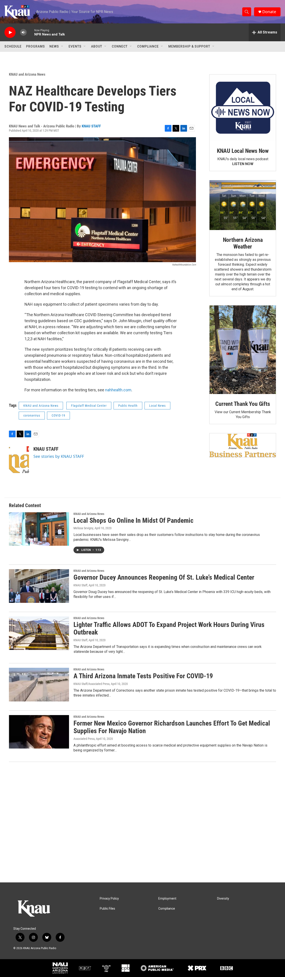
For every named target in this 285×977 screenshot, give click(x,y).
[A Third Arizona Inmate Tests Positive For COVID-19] (39, 684)
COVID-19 (58, 415)
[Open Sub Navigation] (62, 46)
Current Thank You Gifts (242, 403)
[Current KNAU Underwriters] (243, 445)
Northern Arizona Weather (243, 243)
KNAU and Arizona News (27, 74)
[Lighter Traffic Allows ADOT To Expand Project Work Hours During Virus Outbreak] (39, 633)
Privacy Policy (109, 898)
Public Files (107, 908)
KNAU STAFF (91, 126)
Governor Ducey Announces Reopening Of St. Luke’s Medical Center (163, 577)
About (96, 46)
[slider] (30, 32)
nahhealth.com (118, 390)
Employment (167, 898)
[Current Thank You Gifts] (243, 349)
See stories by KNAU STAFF (58, 456)
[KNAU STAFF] (19, 459)
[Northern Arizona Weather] (243, 205)
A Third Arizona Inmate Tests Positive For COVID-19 (143, 676)
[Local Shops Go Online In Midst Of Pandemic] (39, 529)
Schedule (13, 46)
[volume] (23, 32)
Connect (120, 46)
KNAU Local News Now (243, 150)
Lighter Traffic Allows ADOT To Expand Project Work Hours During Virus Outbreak (169, 628)
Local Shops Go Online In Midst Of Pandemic (133, 520)
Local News (157, 405)
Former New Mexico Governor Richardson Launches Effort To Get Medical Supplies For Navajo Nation (171, 727)
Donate (269, 11)
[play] (10, 32)
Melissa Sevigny (83, 528)
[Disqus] (142, 822)
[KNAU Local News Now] (243, 108)
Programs (35, 46)
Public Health (128, 405)
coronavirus (31, 415)
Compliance (148, 46)
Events (75, 46)
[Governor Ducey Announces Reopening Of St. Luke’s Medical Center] (39, 586)
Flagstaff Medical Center (89, 405)
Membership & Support (189, 46)
